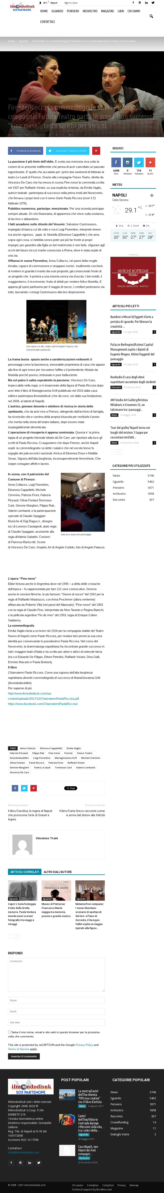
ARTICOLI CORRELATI (24, 872)
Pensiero (73, 11)
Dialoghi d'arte (119, 1134)
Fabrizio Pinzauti (19, 753)
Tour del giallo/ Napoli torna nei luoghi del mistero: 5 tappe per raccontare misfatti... (130, 432)
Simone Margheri (19, 767)
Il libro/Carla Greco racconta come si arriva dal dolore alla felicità (82, 813)
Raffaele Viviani (76, 762)
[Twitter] (153, 3)
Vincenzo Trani (21, 134)
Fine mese (54, 753)
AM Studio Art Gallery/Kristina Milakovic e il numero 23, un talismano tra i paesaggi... (129, 404)
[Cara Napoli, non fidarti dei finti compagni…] (67, 1150)
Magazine (107, 11)
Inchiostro (90, 11)
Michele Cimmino (90, 757)
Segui (127, 159)
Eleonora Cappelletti (51, 748)
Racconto (119, 500)
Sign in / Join (70, 2)
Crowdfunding (119, 1122)
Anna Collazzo (28, 748)
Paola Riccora (36, 762)
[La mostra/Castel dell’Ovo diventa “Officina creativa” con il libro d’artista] (67, 1094)
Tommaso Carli (63, 767)
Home (44, 11)
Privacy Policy (84, 1044)
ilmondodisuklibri (19, 757)
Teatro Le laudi (42, 767)
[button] (151, 16)
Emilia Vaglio (74, 748)
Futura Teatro (84, 753)
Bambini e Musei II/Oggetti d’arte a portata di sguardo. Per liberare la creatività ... (131, 321)
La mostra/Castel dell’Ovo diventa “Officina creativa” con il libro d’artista (90, 1096)
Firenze (68, 753)
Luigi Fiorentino (41, 757)
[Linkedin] (146, 3)
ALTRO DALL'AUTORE (58, 872)
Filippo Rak (38, 753)
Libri (121, 11)
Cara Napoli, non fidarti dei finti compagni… (88, 1150)
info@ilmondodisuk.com (23, 1152)
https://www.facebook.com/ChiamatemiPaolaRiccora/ (43, 704)
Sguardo (57, 11)
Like (116, 159)
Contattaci (47, 21)
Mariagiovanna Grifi (66, 757)
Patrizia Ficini (56, 762)
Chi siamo (134, 11)
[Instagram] (140, 3)
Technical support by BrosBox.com (92, 1189)
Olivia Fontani (17, 762)
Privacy (122, 1185)
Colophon (108, 1185)
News (114, 415)
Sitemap (134, 1185)
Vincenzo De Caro (19, 772)
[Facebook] (133, 3)
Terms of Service (18, 1049)
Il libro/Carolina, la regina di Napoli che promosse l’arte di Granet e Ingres (30, 815)
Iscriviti (150, 159)
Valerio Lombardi (85, 767)
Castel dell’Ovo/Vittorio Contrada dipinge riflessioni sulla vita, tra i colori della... (90, 1123)
